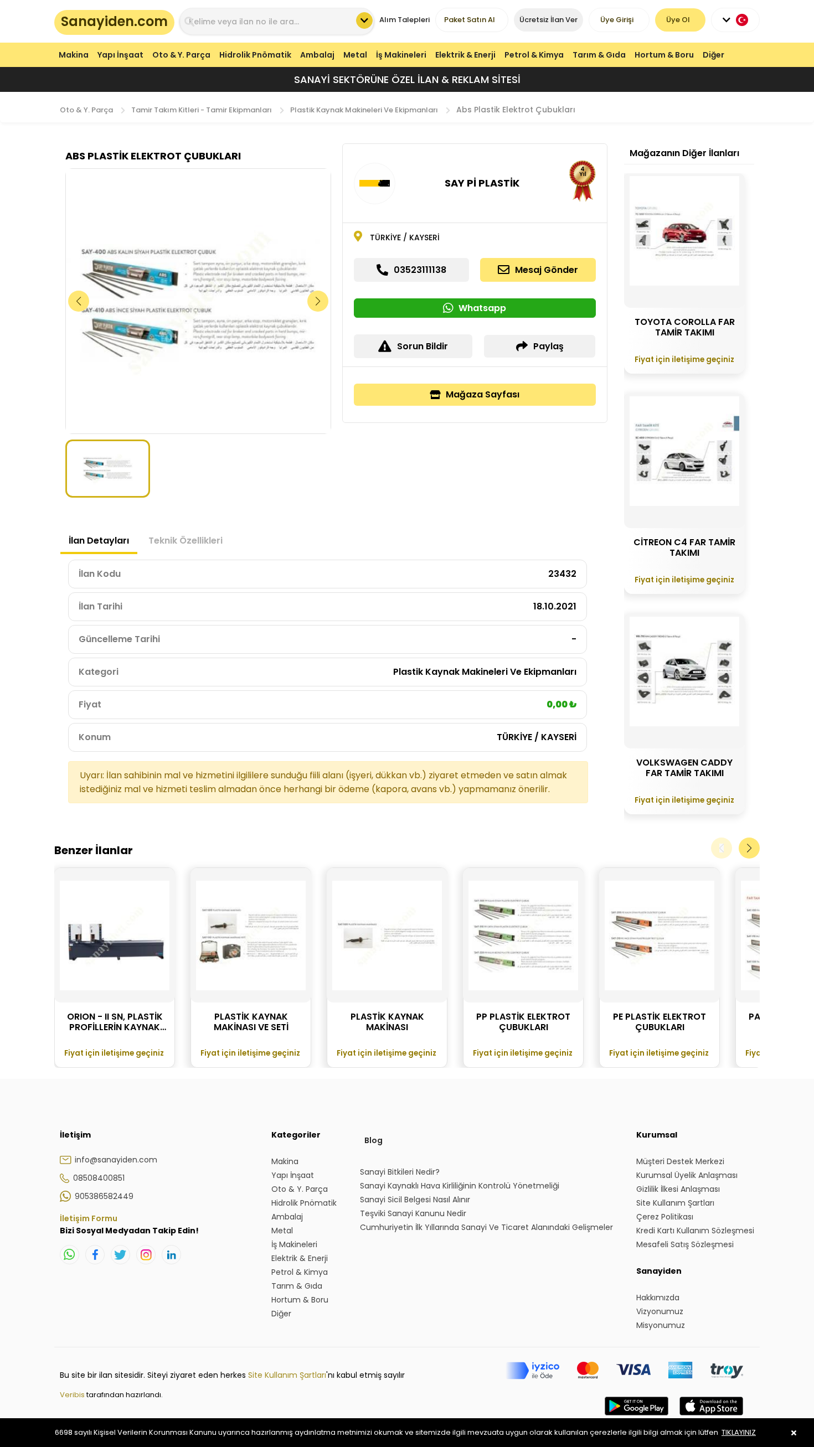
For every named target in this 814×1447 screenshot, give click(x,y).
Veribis (73, 1394)
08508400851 (99, 1178)
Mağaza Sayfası (482, 394)
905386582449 (104, 1196)
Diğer (713, 54)
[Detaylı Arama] (364, 20)
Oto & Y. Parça (181, 54)
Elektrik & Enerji (465, 54)
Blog (373, 1140)
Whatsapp (482, 308)
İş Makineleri (401, 54)
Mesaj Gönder (546, 269)
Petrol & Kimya (534, 54)
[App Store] (711, 1417)
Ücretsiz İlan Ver (548, 19)
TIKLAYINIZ (739, 1432)
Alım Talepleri (404, 19)
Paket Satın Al (469, 19)
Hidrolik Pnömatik (255, 54)
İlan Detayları (99, 540)
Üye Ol (678, 19)
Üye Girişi (616, 19)
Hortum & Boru (664, 54)
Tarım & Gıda (599, 54)
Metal (355, 54)
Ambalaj (317, 54)
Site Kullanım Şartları (287, 1375)
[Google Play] (636, 1417)
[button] (318, 301)
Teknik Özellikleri (185, 540)
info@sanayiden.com (116, 1159)
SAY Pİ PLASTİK (482, 183)
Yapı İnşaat (120, 54)
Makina (74, 54)
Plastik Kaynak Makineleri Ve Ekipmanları (364, 110)
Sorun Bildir (422, 346)
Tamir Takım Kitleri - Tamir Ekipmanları (201, 110)
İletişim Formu (88, 1218)
